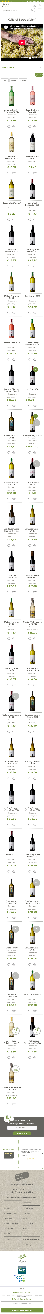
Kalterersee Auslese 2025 (11, 716)
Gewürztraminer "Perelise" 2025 (32, 902)
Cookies (26, 1218)
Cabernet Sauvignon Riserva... (11, 576)
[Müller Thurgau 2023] (11, 282)
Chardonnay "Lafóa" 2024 (11, 949)
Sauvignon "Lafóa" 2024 (11, 437)
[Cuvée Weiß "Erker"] (11, 189)
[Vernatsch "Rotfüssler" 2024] (32, 189)
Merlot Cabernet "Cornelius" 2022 (11, 809)
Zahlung (7, 1208)
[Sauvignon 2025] (32, 282)
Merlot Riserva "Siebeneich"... (32, 576)
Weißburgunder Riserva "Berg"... (11, 530)
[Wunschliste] (39, 4)
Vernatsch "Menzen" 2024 (11, 251)
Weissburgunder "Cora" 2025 (11, 483)
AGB (24, 1234)
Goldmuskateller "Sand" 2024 (11, 763)
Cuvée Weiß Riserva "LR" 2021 (32, 623)
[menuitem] (40, 10)
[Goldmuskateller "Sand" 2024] (11, 747)
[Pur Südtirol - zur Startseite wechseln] (6, 5)
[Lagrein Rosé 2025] (11, 328)
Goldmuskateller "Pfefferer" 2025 (11, 111)
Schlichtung (8, 1229)
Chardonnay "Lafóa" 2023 (11, 902)
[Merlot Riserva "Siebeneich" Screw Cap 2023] (32, 561)
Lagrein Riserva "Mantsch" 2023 (11, 390)
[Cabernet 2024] (11, 841)
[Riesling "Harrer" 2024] (32, 747)
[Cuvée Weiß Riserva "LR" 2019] (11, 1073)
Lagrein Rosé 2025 (11, 343)
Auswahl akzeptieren (22, 1303)
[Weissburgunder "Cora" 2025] (11, 468)
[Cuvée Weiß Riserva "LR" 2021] (32, 608)
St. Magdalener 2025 (32, 483)
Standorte (8, 1218)
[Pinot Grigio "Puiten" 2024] (32, 654)
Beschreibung (7, 67)
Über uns (26, 1213)
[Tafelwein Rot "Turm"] (32, 142)
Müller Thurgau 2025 (11, 623)
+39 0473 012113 (22, 1189)
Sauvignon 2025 (32, 296)
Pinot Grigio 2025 (32, 994)
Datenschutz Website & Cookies (31, 1241)
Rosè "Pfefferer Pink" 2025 (32, 111)
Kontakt (7, 1239)
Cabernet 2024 (12, 855)
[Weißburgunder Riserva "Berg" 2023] (11, 515)
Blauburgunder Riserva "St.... (32, 251)
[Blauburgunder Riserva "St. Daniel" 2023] (32, 235)
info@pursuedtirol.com (22, 1184)
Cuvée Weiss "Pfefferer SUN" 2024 (11, 1042)
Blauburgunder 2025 (11, 670)
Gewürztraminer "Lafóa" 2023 (32, 716)
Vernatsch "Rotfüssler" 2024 (32, 204)
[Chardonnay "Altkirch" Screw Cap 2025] (32, 328)
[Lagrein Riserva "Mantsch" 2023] (11, 375)
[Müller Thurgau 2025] (11, 608)
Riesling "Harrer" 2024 (32, 763)
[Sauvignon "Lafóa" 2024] (11, 422)
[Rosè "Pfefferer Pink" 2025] (32, 96)
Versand (7, 1234)
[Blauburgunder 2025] (11, 654)
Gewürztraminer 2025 (32, 530)
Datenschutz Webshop (12, 1223)
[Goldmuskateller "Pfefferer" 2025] (11, 96)
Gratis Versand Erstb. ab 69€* (32, 1)
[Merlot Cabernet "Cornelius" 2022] (11, 794)
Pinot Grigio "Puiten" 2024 (32, 670)
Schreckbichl (11, 115)
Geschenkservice (10, 1213)
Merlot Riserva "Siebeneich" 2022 (32, 1042)
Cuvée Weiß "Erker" (11, 203)
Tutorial (26, 1229)
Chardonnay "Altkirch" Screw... (32, 344)
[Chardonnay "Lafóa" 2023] (11, 887)
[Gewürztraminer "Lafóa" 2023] (32, 701)
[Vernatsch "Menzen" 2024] (11, 235)
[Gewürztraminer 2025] (32, 515)
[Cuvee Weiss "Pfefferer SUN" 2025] (11, 142)
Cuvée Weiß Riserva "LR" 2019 (11, 1088)
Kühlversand (28, 1208)
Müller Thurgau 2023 (11, 297)
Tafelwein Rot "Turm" (32, 157)
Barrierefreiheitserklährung (12, 1198)
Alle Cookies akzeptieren (22, 1310)
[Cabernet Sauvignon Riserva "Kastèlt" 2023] (11, 561)
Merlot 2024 (32, 389)
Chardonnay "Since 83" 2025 (32, 437)
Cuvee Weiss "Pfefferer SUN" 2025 (11, 157)
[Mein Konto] (34, 4)
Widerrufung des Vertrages (29, 1200)
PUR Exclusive (28, 1223)
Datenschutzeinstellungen (22, 1299)
